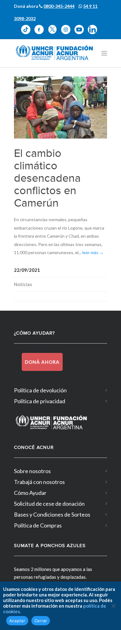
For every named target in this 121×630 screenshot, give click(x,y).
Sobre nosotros (32, 471)
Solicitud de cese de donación (49, 503)
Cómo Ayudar (30, 492)
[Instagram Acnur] (67, 29)
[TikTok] (27, 29)
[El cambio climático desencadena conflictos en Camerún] (60, 107)
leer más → (93, 252)
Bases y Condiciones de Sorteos (52, 514)
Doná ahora (42, 362)
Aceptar (17, 620)
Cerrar (40, 620)
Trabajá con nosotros (39, 481)
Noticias (23, 284)
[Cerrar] (113, 606)
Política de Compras (38, 525)
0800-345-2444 (58, 6)
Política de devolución (40, 390)
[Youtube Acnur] (81, 29)
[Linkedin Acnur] (94, 29)
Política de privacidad (39, 401)
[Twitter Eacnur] (54, 29)
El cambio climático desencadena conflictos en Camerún (47, 178)
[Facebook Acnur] (41, 29)
